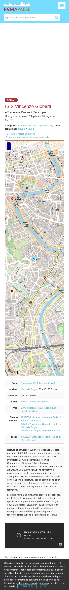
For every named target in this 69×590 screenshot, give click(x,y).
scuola (30, 128)
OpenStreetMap (45, 366)
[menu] (61, 5)
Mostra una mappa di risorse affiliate (40, 430)
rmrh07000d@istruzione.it (35, 401)
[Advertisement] (34, 59)
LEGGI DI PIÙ (27, 586)
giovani (21, 128)
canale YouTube (29, 411)
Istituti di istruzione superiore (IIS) (35, 125)
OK (44, 586)
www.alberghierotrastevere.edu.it (38, 407)
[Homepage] (17, 6)
